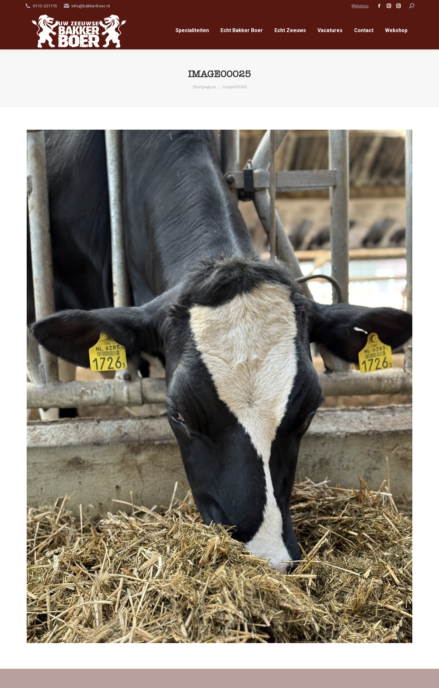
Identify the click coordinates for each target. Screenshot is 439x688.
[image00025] (219, 386)
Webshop (360, 6)
